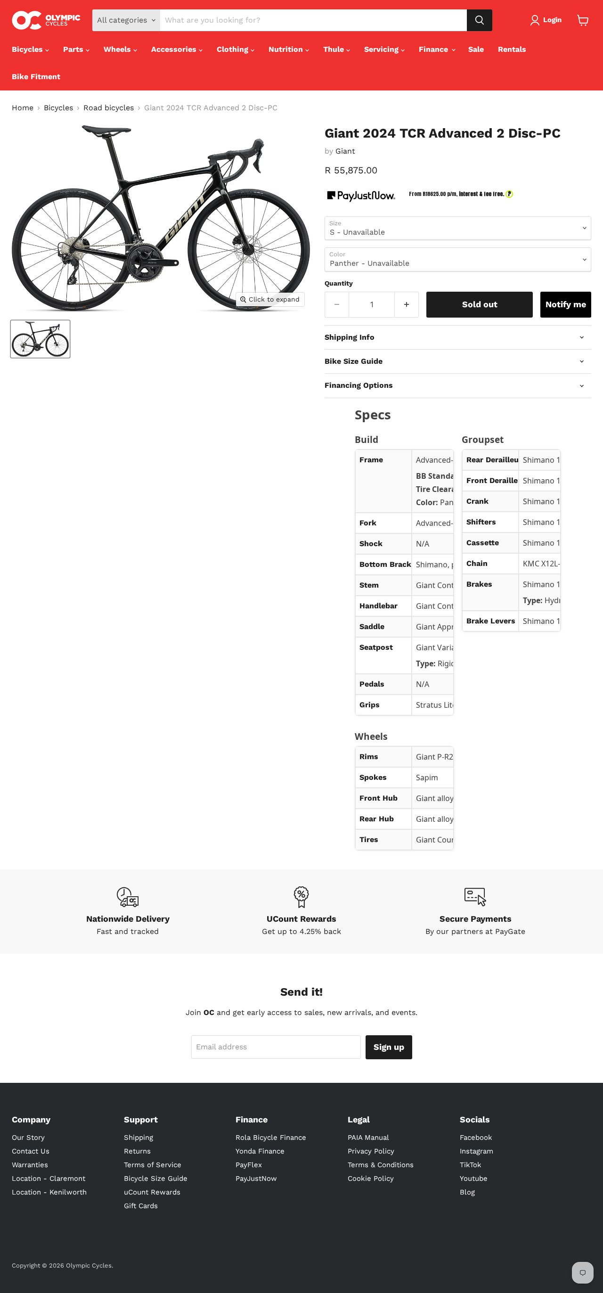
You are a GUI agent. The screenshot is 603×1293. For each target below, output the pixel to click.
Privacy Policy (371, 1151)
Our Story (28, 1137)
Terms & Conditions (381, 1165)
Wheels (118, 49)
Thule (334, 49)
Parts (74, 49)
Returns (137, 1151)
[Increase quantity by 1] (407, 305)
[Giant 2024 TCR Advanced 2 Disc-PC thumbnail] (40, 339)
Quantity (339, 283)
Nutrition (287, 49)
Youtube (474, 1178)
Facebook (476, 1137)
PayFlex (249, 1165)
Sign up (389, 1047)
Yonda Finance (260, 1151)
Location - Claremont (48, 1178)
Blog (467, 1192)
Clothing (234, 49)
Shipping (138, 1137)
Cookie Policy (371, 1178)
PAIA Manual (368, 1137)
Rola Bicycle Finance (271, 1137)
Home (22, 108)
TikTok (470, 1165)
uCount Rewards (152, 1192)
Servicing (382, 49)
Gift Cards (141, 1206)
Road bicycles (108, 108)
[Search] (479, 20)
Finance (434, 49)
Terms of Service (152, 1165)
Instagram (476, 1151)
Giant (345, 151)
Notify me (566, 304)
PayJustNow (256, 1178)
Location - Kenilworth (49, 1192)
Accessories (175, 49)
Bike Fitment (36, 76)
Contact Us (30, 1151)
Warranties (30, 1165)
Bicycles (28, 49)
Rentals (512, 49)
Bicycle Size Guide (155, 1178)
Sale (476, 49)
